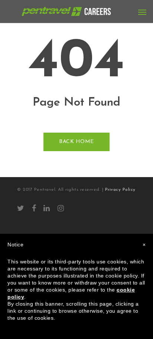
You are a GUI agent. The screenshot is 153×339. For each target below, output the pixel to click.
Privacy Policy (120, 189)
